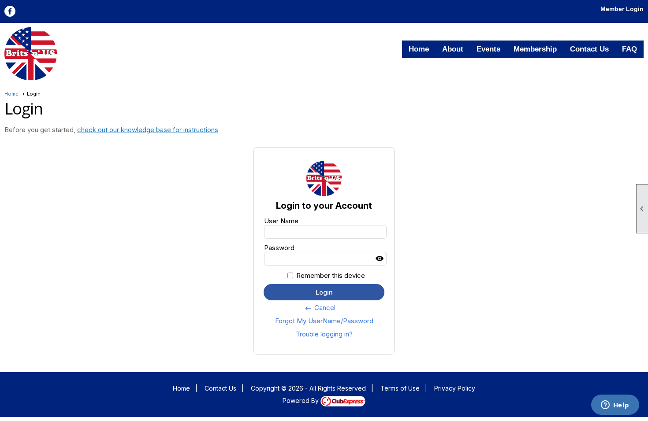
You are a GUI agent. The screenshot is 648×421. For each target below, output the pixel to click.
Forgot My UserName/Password (324, 321)
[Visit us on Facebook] (9, 11)
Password (279, 248)
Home (419, 49)
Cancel (319, 307)
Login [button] (324, 292)
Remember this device (330, 275)
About (452, 49)
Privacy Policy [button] (454, 388)
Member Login (622, 8)
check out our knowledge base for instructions (147, 130)
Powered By (301, 400)
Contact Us (589, 49)
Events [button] (488, 49)
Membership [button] (535, 49)
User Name (281, 221)
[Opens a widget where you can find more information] (615, 406)
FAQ (629, 49)
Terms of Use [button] (400, 388)
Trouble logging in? (324, 334)
